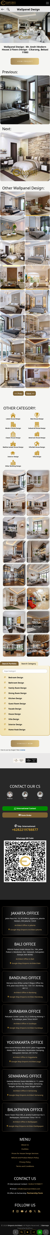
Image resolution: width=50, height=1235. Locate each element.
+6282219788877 (25, 829)
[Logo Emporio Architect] (8, 3)
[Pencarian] (21, 1232)
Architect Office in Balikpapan (25, 1122)
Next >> (30, 393)
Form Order (25, 815)
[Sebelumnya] (15, 1232)
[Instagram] (17, 1212)
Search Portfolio (9, 664)
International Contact (26, 808)
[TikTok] (26, 1212)
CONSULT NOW (25, 743)
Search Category (28, 664)
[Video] (27, 1232)
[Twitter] (35, 1212)
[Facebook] (13, 1212)
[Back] (3, 9)
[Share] (33, 1232)
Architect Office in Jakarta (25, 925)
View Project (25, 61)
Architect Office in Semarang (25, 1091)
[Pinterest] (30, 1212)
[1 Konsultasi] (39, 1232)
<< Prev (18, 393)
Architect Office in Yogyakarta (25, 1057)
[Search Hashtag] (8, 9)
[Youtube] (22, 1212)
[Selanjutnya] (45, 1232)
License (22, 750)
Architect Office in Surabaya (25, 1023)
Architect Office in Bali (25, 959)
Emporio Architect (15, 1225)
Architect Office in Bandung (25, 992)
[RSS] (39, 1212)
